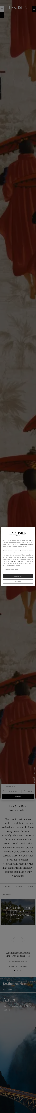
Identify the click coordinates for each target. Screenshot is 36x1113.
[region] (18, 556)
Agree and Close (18, 576)
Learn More (18, 581)
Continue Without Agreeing (10, 569)
